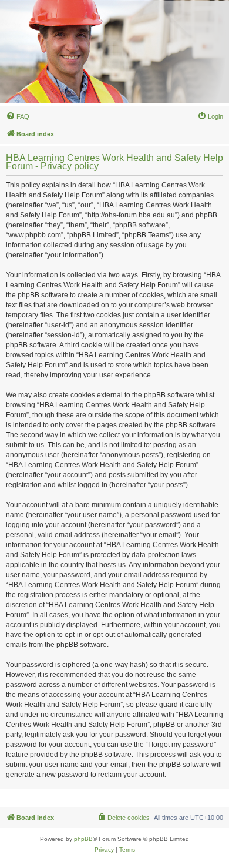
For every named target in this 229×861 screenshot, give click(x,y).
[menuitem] (17, 116)
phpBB (83, 839)
